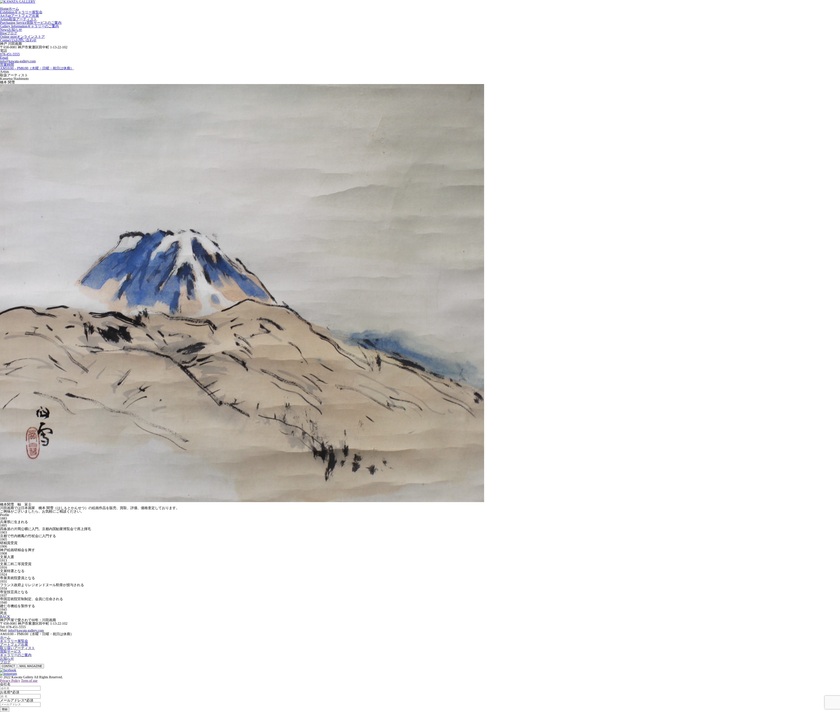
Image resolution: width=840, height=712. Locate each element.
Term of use (29, 680)
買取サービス (10, 651)
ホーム (5, 637)
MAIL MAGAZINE (30, 666)
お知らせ (7, 658)
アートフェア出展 (14, 644)
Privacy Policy (10, 680)
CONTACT (8, 666)
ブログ (5, 662)
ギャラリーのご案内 (16, 655)
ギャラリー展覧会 (14, 641)
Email (4, 58)
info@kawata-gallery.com (18, 61)
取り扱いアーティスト (17, 648)
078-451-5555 (10, 54)
